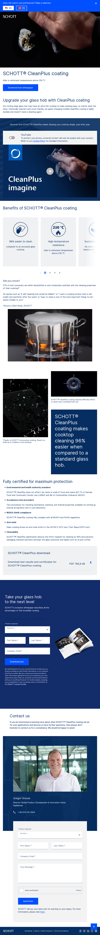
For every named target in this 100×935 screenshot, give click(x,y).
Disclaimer (28, 931)
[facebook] (80, 931)
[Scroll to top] (94, 926)
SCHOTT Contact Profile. (17, 684)
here (42, 912)
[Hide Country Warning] (96, 3)
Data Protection (47, 931)
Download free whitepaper (20, 87)
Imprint (36, 931)
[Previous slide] (40, 272)
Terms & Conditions (62, 931)
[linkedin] (88, 931)
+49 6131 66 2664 (26, 812)
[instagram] (84, 931)
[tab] (45, 273)
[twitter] (92, 931)
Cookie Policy (39, 141)
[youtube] (96, 931)
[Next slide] (59, 272)
